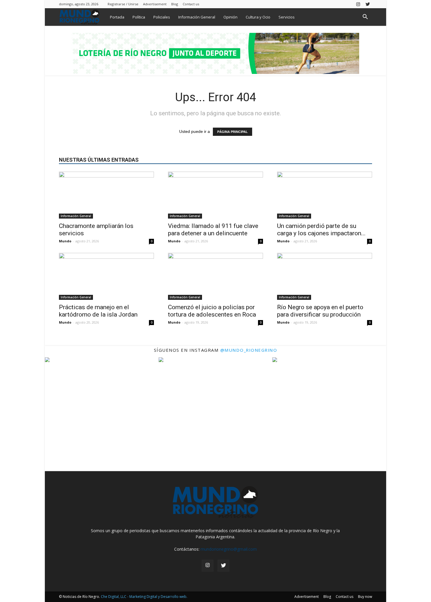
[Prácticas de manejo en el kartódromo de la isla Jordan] (106, 276)
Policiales (161, 17)
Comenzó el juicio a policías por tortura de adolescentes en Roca (212, 311)
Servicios (287, 17)
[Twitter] (367, 4)
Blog (174, 4)
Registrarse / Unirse (123, 4)
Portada (117, 17)
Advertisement (155, 4)
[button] (365, 17)
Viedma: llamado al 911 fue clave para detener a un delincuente (213, 229)
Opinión (230, 17)
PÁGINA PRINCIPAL (232, 131)
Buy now (365, 596)
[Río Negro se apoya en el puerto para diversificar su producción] (324, 276)
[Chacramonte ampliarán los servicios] (106, 195)
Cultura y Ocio (258, 17)
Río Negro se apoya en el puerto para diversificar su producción (320, 311)
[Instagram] (358, 4)
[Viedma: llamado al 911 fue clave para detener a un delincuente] (215, 195)
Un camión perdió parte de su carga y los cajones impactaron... (321, 229)
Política (139, 17)
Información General (196, 17)
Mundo (65, 241)
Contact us (191, 4)
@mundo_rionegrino (248, 350)
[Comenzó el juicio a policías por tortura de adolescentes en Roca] (215, 276)
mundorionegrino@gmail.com (229, 549)
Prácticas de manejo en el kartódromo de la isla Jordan (98, 311)
